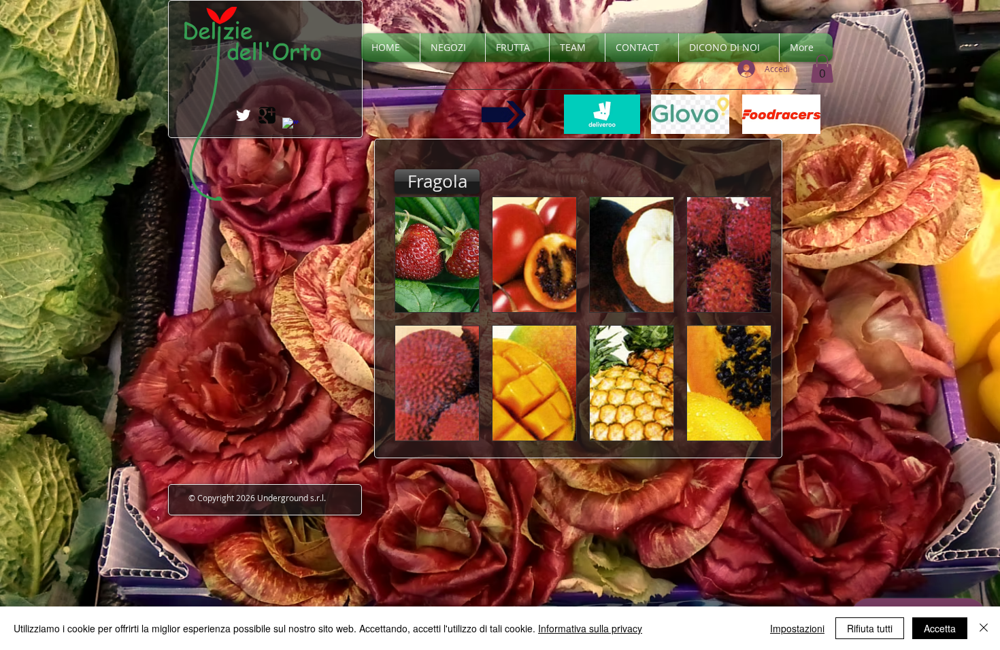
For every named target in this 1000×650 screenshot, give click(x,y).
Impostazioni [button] (797, 628)
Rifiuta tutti (870, 628)
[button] (822, 68)
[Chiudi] (984, 628)
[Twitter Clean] (243, 115)
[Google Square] (267, 115)
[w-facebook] (290, 126)
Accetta (940, 628)
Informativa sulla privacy (590, 628)
